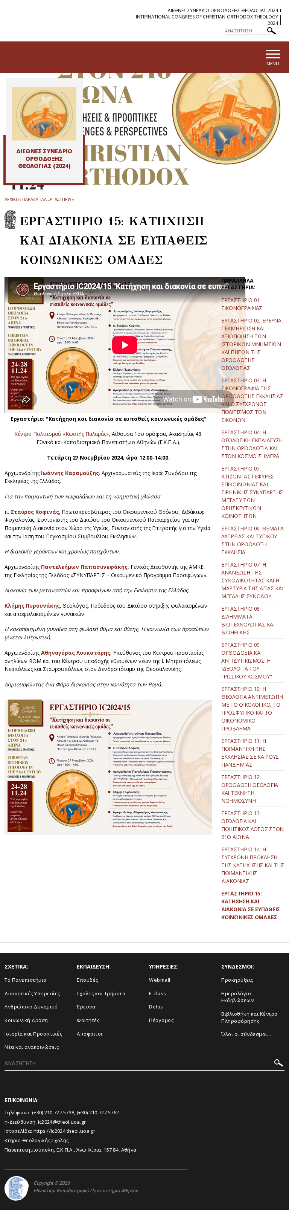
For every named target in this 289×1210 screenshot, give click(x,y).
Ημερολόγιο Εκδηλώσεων (237, 997)
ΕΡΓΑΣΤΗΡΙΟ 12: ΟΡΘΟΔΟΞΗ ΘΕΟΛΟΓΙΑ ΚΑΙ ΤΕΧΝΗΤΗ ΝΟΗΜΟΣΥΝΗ (249, 788)
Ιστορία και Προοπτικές (33, 1033)
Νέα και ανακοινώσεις (32, 1046)
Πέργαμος (161, 1020)
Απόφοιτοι (90, 1033)
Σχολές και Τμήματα (101, 993)
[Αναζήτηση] (271, 32)
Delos (156, 1006)
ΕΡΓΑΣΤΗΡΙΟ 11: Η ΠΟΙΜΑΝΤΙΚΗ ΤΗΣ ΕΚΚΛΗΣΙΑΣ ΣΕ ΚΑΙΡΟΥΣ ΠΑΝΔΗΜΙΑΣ (250, 752)
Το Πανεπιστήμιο (26, 979)
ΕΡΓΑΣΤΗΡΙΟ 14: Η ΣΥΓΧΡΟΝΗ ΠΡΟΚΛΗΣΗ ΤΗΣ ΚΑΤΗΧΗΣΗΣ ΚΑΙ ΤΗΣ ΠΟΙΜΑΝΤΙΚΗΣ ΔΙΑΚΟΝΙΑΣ (252, 865)
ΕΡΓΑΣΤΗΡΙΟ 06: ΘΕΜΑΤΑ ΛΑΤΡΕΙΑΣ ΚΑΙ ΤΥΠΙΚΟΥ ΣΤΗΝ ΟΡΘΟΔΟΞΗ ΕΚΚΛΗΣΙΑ (252, 540)
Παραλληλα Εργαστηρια (46, 199)
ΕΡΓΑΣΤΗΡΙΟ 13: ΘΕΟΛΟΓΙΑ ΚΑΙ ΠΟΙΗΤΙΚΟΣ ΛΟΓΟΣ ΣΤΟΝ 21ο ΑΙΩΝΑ (252, 825)
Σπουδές (87, 979)
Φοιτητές (88, 1020)
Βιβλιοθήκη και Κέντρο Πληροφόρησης (249, 1017)
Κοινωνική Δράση (26, 1020)
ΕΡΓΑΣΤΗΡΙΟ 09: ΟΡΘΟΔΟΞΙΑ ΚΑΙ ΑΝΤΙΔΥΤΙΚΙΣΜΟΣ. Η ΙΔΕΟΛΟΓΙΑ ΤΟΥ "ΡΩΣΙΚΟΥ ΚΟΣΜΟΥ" (246, 660)
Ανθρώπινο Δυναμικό (31, 1006)
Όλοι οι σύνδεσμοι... (246, 1034)
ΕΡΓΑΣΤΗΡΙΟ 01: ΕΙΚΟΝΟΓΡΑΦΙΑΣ (241, 304)
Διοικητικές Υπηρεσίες (32, 993)
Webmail (159, 979)
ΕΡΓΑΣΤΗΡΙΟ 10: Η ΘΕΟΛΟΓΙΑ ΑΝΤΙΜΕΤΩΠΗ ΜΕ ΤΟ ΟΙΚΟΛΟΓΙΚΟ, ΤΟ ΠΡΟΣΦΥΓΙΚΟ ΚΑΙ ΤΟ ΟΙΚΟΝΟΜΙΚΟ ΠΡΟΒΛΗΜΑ (252, 708)
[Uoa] (17, 1188)
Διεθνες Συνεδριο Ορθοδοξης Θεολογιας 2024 (222, 10)
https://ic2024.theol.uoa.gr (64, 1131)
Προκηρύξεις (237, 979)
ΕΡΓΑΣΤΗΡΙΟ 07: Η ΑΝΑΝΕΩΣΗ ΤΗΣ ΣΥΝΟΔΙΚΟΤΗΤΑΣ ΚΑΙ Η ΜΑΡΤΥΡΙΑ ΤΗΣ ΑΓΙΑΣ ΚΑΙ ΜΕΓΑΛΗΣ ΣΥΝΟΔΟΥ (252, 580)
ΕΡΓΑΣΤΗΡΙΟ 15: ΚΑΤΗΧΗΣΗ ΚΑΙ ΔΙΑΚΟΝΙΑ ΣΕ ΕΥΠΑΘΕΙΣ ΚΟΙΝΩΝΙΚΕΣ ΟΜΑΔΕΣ (250, 905)
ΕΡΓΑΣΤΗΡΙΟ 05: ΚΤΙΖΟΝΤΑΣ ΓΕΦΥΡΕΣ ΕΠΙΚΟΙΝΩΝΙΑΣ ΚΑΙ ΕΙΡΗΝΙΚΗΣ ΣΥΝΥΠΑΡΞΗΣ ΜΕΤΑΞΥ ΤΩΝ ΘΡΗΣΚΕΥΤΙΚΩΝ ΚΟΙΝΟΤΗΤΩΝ (252, 492)
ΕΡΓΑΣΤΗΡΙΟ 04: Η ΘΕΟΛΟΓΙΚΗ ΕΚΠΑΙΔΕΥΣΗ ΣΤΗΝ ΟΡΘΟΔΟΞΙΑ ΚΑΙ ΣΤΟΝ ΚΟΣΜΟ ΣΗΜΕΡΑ (252, 444)
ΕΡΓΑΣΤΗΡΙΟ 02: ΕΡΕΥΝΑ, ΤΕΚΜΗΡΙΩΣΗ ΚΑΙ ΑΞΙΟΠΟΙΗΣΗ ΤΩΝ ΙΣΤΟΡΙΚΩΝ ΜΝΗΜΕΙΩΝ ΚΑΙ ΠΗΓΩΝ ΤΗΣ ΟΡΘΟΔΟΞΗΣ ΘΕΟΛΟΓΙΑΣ (252, 344)
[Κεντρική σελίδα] (44, 114)
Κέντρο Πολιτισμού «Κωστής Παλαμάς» (61, 433)
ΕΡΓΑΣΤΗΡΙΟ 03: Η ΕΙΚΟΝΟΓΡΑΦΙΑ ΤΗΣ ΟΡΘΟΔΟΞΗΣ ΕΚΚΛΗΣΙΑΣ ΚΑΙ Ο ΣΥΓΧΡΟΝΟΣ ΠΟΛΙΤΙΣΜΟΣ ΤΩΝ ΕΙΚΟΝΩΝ (252, 400)
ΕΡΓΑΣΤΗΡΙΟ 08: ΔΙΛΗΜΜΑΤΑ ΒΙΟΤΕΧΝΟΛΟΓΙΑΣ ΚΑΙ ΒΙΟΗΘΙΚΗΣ (248, 620)
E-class (157, 993)
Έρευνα (86, 1006)
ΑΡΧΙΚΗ (11, 199)
